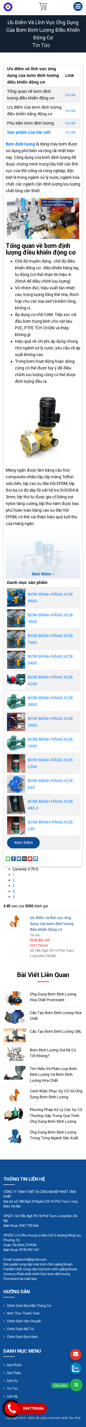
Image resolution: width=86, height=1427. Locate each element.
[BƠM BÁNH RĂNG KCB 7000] (16, 639)
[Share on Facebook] (13, 858)
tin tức (41, 45)
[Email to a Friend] (24, 858)
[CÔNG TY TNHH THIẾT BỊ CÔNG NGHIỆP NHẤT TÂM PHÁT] (8, 6)
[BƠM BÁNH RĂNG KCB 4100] (16, 680)
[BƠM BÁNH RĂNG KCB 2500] (16, 722)
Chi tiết (70, 95)
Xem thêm (23, 842)
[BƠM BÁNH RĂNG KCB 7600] (16, 618)
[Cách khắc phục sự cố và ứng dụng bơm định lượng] (14, 1095)
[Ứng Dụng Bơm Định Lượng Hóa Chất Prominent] (14, 998)
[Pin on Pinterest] (30, 858)
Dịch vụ (12, 1381)
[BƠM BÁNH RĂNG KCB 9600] (16, 598)
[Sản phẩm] (76, 1385)
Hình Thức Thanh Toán (23, 1313)
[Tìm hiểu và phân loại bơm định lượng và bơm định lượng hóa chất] (14, 1072)
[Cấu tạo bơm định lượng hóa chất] (14, 1016)
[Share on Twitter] (19, 858)
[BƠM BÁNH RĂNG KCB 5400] (16, 660)
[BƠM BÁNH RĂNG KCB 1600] (16, 743)
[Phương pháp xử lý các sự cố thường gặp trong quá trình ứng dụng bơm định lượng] (14, 1113)
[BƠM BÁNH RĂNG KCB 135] (16, 825)
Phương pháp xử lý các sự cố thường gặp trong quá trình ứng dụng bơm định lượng (56, 1115)
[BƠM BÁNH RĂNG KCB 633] (16, 784)
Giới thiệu (14, 1373)
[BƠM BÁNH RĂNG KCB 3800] (16, 701)
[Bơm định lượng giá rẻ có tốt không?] (14, 1054)
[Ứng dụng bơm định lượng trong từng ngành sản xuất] (14, 1136)
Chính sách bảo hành (22, 1337)
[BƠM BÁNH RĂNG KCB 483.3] (16, 805)
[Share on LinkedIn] (35, 858)
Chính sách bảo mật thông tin (29, 1306)
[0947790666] (75, 1368)
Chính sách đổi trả (20, 1329)
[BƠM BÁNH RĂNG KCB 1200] (16, 763)
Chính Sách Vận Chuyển (24, 1321)
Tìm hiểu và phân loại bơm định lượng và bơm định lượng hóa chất (53, 1074)
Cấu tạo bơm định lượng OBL (56, 1031)
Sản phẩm (14, 1365)
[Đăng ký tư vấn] (75, 1354)
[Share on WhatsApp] (8, 858)
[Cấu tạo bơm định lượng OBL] (14, 1035)
